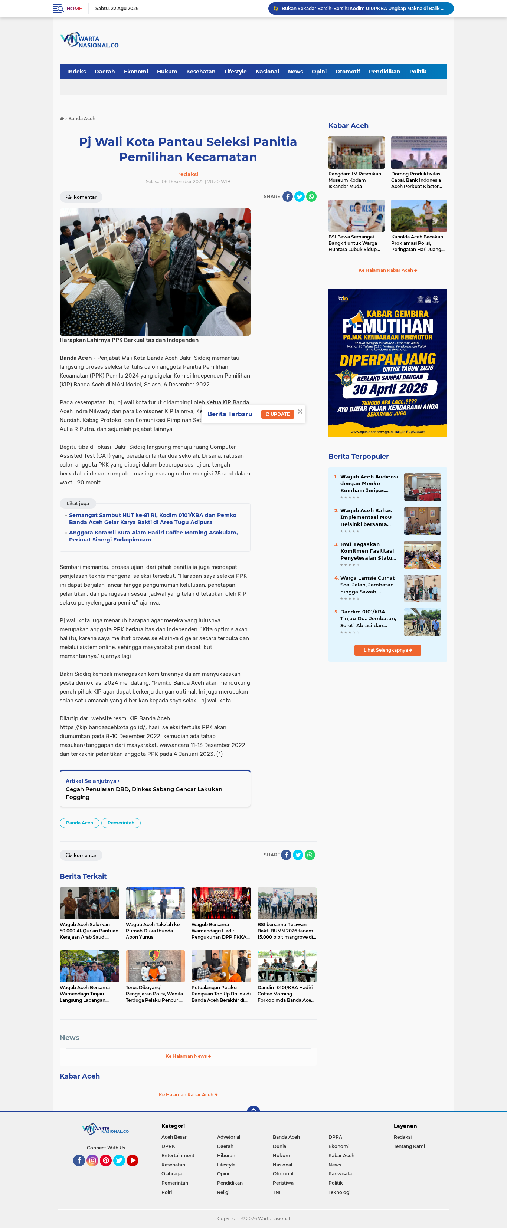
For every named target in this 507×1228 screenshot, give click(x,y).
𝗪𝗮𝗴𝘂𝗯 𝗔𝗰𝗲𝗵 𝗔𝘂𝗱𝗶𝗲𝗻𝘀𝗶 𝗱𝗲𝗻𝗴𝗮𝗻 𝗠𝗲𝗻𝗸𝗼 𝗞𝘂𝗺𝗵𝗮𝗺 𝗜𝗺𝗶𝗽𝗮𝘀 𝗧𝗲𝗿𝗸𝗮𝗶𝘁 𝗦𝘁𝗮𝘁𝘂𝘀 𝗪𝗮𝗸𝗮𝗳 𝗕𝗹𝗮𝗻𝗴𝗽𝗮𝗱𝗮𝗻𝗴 (369, 484)
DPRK (168, 1146)
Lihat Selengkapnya (386, 650)
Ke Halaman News (187, 1056)
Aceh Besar (174, 1137)
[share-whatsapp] (311, 196)
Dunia (279, 1146)
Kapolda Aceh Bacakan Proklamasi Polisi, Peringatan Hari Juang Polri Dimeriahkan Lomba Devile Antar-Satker (417, 243)
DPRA (335, 1137)
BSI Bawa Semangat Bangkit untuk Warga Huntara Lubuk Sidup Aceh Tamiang (352, 243)
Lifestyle (236, 71)
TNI (277, 1192)
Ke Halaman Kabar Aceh (187, 1094)
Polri (166, 1192)
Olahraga (171, 1173)
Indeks (76, 71)
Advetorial (228, 1137)
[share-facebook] (287, 196)
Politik (417, 71)
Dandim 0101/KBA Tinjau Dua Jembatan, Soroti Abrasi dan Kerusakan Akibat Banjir (368, 619)
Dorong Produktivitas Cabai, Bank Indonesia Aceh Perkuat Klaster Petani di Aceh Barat (416, 180)
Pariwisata (340, 1173)
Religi (223, 1192)
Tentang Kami (409, 1146)
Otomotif (348, 71)
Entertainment (177, 1155)
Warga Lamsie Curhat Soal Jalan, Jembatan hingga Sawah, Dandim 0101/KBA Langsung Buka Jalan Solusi (367, 585)
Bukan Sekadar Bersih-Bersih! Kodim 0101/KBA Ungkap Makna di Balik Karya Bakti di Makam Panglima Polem (364, 8)
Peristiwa (283, 1183)
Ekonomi (136, 71)
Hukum (167, 71)
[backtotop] (253, 1112)
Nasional (267, 71)
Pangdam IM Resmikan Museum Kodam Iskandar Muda (354, 180)
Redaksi (403, 1137)
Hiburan (226, 1155)
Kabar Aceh (80, 1076)
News (295, 71)
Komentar (85, 197)
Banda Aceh (79, 823)
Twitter (122, 1169)
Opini (319, 71)
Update (279, 414)
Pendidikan (384, 71)
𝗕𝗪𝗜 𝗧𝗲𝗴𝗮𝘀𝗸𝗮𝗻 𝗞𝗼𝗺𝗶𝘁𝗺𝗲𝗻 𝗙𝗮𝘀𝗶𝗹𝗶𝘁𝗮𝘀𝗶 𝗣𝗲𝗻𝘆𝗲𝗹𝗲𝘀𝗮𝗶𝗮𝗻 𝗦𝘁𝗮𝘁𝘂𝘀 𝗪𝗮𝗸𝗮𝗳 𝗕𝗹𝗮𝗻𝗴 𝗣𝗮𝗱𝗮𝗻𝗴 (368, 551)
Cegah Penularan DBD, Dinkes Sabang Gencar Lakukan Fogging (144, 793)
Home (74, 8)
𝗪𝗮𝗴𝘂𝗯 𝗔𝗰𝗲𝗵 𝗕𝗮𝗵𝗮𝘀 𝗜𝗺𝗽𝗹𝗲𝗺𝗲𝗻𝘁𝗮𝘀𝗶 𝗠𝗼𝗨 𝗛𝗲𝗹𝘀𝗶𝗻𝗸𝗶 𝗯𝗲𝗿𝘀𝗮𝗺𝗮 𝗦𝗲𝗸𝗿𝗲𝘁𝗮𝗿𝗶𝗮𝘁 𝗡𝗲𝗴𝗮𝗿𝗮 (366, 517)
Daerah (105, 71)
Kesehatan (201, 71)
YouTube (137, 1169)
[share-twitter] (299, 196)
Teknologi (339, 1192)
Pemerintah (121, 823)
